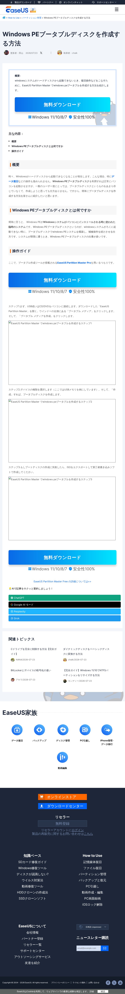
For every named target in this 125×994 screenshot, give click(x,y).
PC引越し (92, 886)
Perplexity (19, 611)
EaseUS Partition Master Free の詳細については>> (62, 581)
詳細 (92, 991)
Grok (17, 618)
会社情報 (32, 932)
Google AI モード (23, 604)
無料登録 (62, 823)
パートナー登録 (32, 938)
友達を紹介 (32, 963)
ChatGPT (19, 597)
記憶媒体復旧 (92, 862)
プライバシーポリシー (60, 982)
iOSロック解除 (92, 904)
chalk (74, 53)
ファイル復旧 (92, 868)
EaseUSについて (32, 926)
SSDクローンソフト (32, 898)
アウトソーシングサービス (32, 957)
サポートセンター (105, 2)
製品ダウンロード (23, 2)
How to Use (14, 17)
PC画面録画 (92, 898)
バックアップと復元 (92, 880)
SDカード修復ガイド (32, 862)
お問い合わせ (93, 982)
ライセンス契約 (79, 982)
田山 (21, 53)
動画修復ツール (32, 886)
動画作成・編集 (92, 892)
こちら (88, 834)
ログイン (78, 830)
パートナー (48, 2)
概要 (14, 141)
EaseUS (21, 9)
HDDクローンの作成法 (32, 892)
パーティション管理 (31, 17)
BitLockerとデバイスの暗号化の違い (31, 670)
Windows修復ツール (32, 868)
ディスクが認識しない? (32, 874)
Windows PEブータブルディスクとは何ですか (37, 146)
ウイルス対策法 (32, 880)
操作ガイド (18, 151)
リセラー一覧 (32, 944)
